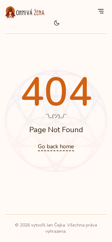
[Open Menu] (101, 11)
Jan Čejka (56, 225)
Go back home (56, 146)
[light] (56, 23)
